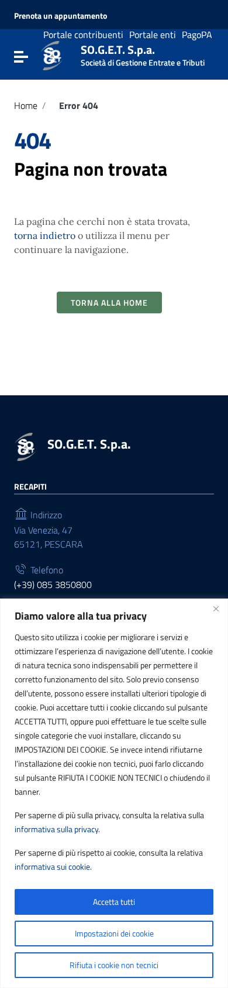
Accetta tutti (114, 901)
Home (25, 105)
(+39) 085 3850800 (53, 584)
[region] (114, 793)
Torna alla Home (109, 302)
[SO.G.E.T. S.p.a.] (51, 54)
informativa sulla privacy (56, 829)
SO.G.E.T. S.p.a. (143, 53)
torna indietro (44, 235)
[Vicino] (216, 608)
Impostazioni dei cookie (114, 933)
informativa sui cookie (52, 866)
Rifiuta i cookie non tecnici (114, 965)
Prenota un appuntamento (60, 16)
